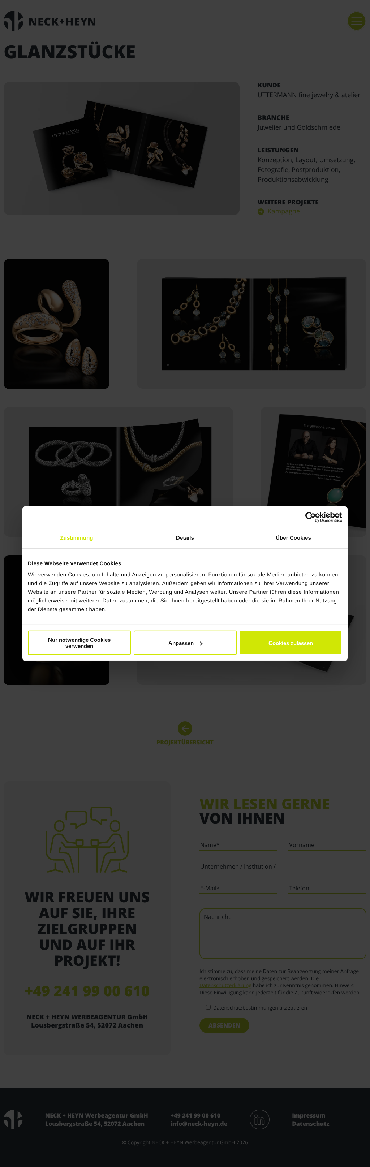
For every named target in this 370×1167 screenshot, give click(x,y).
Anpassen (181, 643)
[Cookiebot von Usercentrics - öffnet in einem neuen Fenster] (310, 516)
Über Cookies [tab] (293, 538)
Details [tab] (185, 538)
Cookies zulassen (290, 643)
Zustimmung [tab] (76, 538)
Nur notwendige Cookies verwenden (79, 643)
